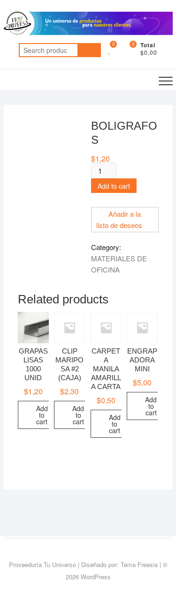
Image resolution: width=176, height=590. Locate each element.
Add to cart (114, 186)
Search (89, 50)
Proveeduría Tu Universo (42, 564)
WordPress (96, 576)
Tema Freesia (139, 564)
